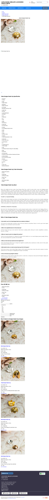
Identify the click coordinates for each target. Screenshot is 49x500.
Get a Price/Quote (4, 356)
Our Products (20, 8)
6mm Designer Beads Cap (5, 419)
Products (3, 12)
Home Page (4, 8)
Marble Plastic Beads (5, 13)
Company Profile (12, 8)
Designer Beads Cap (5, 15)
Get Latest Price (5, 297)
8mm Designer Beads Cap (5, 346)
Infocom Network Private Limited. (12, 498)
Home (3, 11)
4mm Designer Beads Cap (5, 456)
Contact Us (28, 8)
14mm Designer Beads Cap (6, 382)
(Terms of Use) (22, 497)
